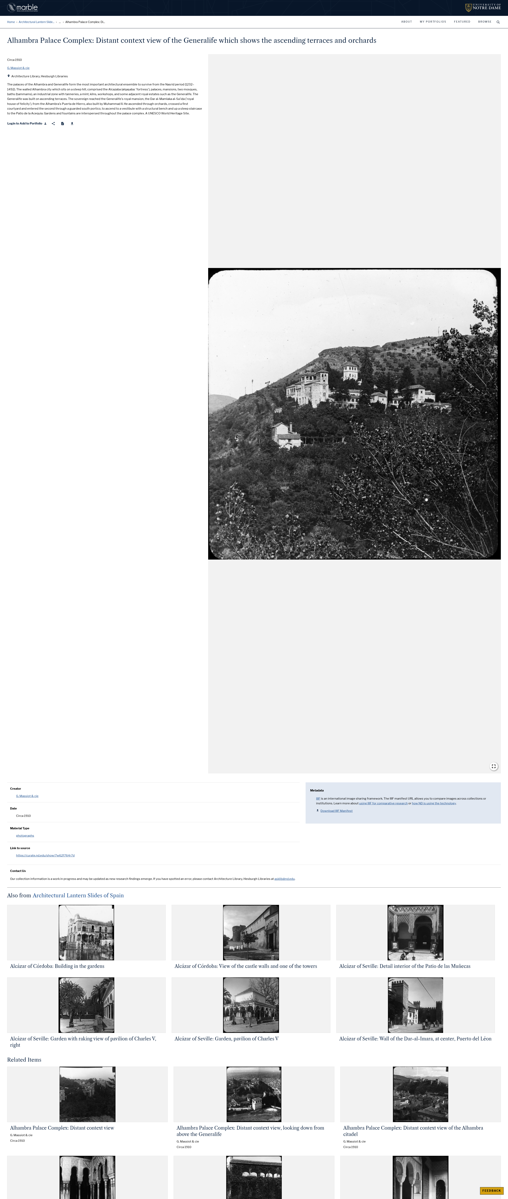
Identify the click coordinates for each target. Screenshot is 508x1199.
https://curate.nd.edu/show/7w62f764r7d (45, 855)
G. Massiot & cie (27, 796)
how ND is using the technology (434, 803)
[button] (354, 413)
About (406, 21)
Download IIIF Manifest (336, 811)
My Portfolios (433, 21)
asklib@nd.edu (284, 879)
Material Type (19, 828)
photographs (25, 835)
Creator (15, 788)
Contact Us (18, 871)
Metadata (317, 790)
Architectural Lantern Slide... (36, 22)
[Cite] (62, 123)
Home (11, 22)
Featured (462, 21)
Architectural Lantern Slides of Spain (78, 895)
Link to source (20, 848)
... (60, 22)
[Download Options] (72, 123)
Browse (485, 21)
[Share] (53, 123)
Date (13, 808)
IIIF (318, 798)
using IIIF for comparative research (383, 803)
